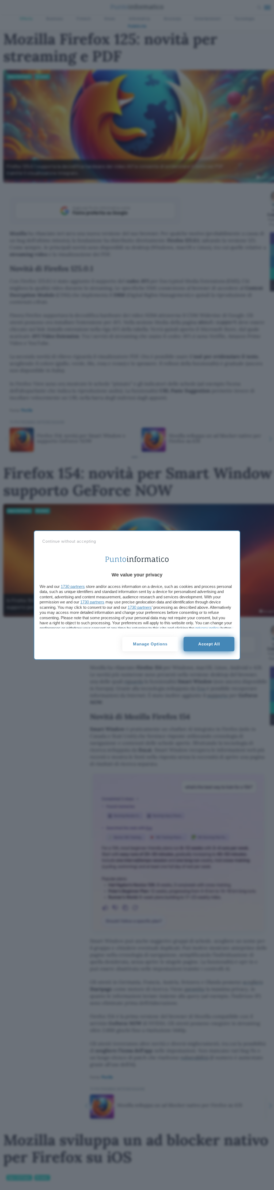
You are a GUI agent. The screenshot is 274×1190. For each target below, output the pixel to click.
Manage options (150, 644)
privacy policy (207, 628)
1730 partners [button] (73, 586)
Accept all (209, 644)
